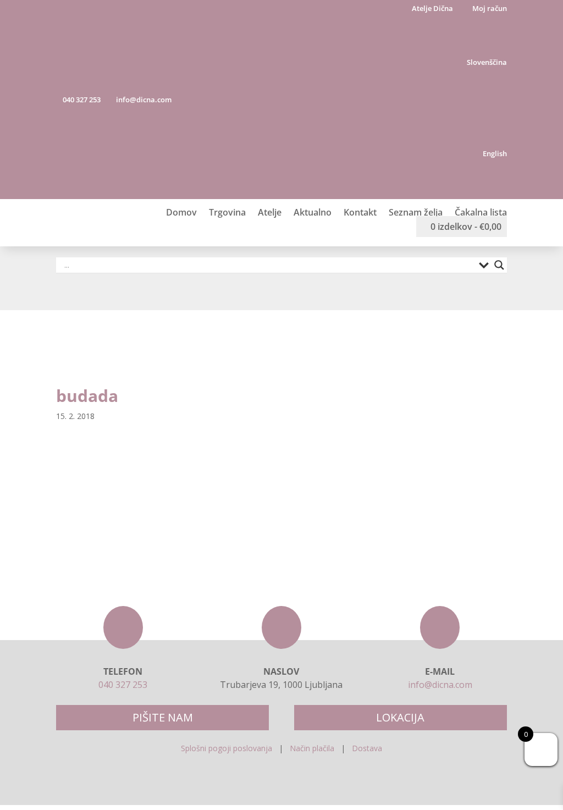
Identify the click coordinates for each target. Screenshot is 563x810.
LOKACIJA (400, 717)
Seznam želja (416, 212)
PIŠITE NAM (163, 717)
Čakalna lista (481, 212)
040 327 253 (81, 99)
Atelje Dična (431, 8)
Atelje (270, 212)
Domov (181, 212)
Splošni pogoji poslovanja (226, 748)
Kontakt (360, 212)
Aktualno (313, 212)
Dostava (367, 748)
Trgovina (227, 212)
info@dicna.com (143, 99)
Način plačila (312, 748)
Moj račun (489, 8)
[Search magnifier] (499, 265)
